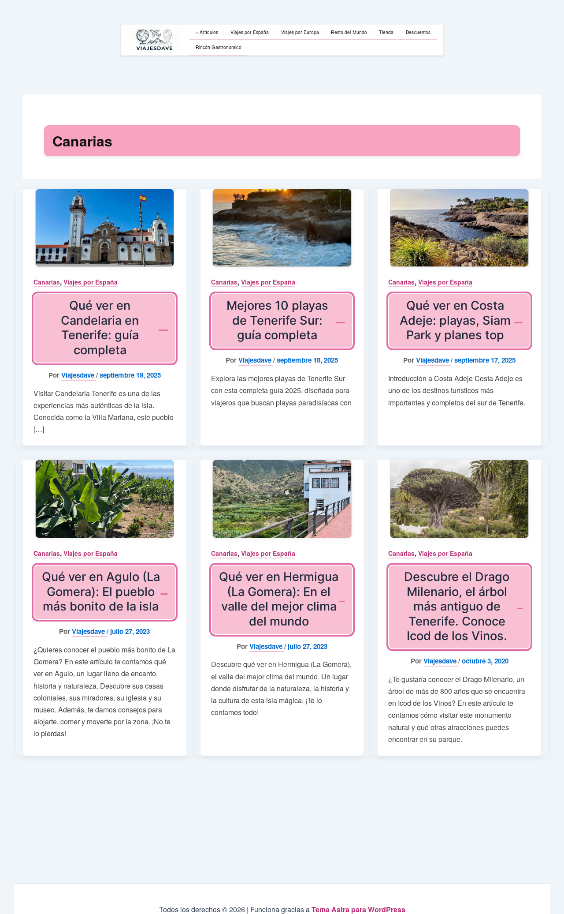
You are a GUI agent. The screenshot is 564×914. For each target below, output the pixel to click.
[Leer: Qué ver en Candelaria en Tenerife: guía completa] (104, 228)
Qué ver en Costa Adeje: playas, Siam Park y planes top (455, 320)
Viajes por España (90, 281)
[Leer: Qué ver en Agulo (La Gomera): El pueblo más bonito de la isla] (104, 499)
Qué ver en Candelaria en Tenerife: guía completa (100, 327)
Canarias (46, 281)
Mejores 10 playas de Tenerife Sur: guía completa (277, 320)
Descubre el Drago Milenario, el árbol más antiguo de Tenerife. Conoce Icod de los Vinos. (456, 606)
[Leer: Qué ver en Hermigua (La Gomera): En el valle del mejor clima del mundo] (282, 499)
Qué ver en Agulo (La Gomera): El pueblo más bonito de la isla (101, 591)
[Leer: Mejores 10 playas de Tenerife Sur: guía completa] (282, 228)
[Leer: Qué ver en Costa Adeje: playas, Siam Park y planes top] (459, 228)
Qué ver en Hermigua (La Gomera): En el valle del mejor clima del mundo (278, 598)
